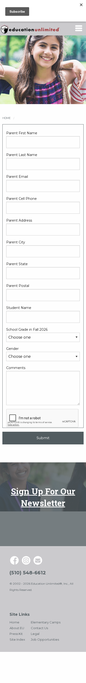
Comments (15, 368)
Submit (43, 438)
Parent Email (17, 176)
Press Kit (16, 634)
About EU (17, 628)
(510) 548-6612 (28, 573)
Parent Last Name (21, 155)
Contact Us (39, 628)
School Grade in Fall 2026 (27, 329)
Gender (12, 349)
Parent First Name (21, 133)
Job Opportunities (45, 639)
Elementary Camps (45, 622)
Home (6, 118)
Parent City (15, 242)
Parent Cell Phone (21, 198)
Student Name (18, 308)
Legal (35, 634)
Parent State (17, 264)
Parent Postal (17, 286)
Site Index (17, 639)
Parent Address (19, 220)
